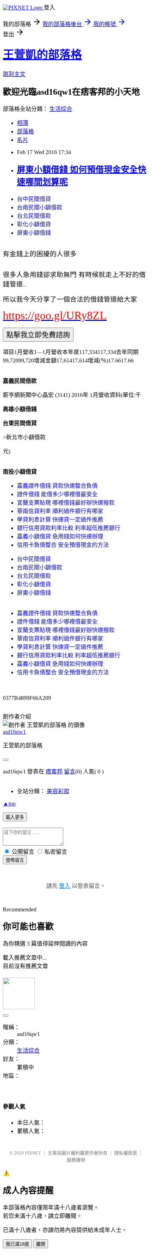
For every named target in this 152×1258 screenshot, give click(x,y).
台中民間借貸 (34, 199)
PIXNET (33, 1153)
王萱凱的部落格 (42, 54)
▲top (9, 804)
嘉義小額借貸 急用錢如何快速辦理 (60, 536)
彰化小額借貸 (34, 224)
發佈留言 (15, 860)
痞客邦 (54, 772)
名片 (22, 140)
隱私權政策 (125, 1153)
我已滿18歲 (17, 1244)
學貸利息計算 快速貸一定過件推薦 (60, 520)
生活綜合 (60, 109)
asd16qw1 (14, 732)
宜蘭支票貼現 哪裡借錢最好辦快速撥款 (66, 503)
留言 (69, 772)
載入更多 (15, 817)
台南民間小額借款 (39, 207)
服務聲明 (76, 1160)
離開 (40, 1244)
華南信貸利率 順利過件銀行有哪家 (60, 511)
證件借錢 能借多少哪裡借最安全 (57, 494)
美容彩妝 (58, 791)
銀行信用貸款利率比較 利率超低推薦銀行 (68, 528)
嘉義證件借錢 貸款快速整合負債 (57, 486)
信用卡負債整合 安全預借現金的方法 (63, 545)
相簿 (22, 123)
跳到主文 (14, 74)
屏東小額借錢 (34, 233)
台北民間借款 (34, 216)
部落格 (25, 131)
